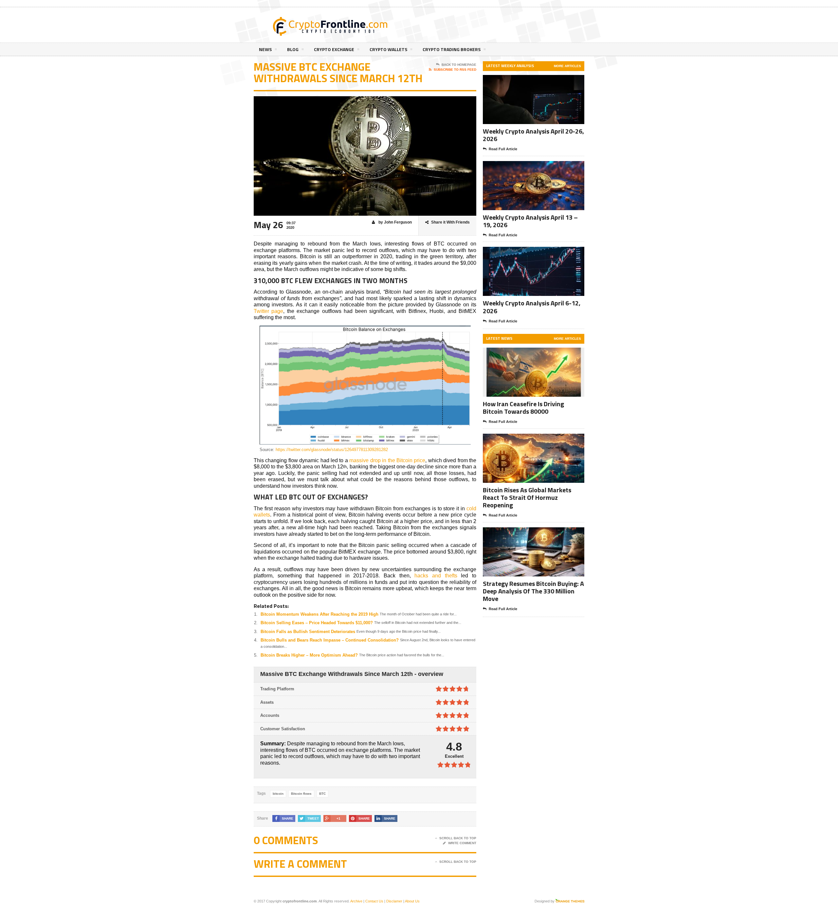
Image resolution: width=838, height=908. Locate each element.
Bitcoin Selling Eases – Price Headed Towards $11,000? (317, 622)
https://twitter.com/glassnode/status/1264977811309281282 (332, 449)
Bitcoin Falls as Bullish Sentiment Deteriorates (308, 631)
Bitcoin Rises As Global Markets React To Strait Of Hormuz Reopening (527, 497)
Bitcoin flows (301, 793)
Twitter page (268, 311)
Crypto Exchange (334, 49)
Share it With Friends (450, 222)
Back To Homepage (459, 64)
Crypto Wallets (388, 49)
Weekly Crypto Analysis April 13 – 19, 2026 (530, 221)
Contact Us (374, 901)
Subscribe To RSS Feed (455, 69)
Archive (356, 901)
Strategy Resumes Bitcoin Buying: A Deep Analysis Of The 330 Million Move (533, 591)
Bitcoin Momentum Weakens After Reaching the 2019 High (319, 614)
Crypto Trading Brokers (452, 49)
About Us (412, 901)
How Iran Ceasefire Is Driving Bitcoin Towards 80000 (523, 407)
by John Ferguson (394, 222)
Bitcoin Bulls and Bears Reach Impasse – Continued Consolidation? (330, 640)
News (265, 49)
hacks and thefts (435, 575)
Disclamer (394, 901)
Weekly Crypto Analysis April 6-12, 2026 (531, 307)
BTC (322, 793)
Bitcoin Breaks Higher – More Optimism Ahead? (309, 655)
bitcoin (278, 793)
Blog (293, 49)
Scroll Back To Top (457, 838)
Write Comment (462, 843)
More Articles (567, 66)
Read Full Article (503, 149)
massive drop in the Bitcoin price (387, 460)
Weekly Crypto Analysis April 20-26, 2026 (533, 135)
